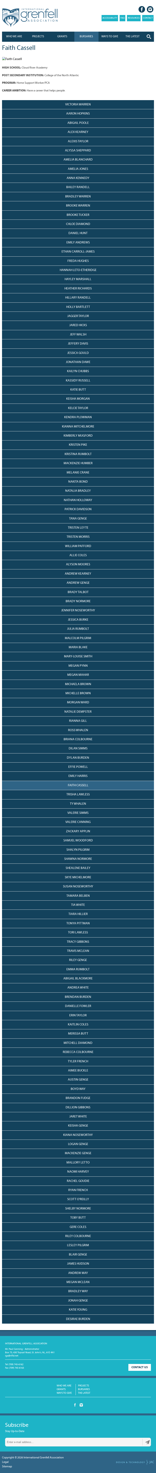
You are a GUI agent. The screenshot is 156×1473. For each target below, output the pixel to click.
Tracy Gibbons (78, 942)
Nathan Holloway (78, 500)
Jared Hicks (78, 325)
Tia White (78, 905)
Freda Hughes (78, 261)
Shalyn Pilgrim (78, 850)
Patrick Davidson (78, 509)
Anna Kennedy (78, 178)
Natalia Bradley (78, 491)
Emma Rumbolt (78, 969)
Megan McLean (78, 1282)
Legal (5, 1462)
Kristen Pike (78, 445)
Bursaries (86, 36)
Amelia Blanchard (78, 159)
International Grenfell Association (29, 18)
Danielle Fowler (78, 1006)
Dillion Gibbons (78, 1107)
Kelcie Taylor (78, 408)
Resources (134, 18)
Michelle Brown (78, 693)
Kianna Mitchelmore (78, 426)
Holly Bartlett (78, 307)
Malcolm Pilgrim (78, 638)
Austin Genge (78, 1079)
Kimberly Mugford (78, 435)
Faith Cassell (78, 785)
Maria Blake (78, 647)
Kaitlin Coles (78, 1024)
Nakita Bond (78, 481)
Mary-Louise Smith (78, 656)
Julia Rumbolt (78, 629)
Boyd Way (78, 1089)
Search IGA (149, 37)
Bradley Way (78, 1291)
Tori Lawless (78, 932)
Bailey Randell (78, 187)
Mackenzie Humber (78, 463)
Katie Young (78, 1309)
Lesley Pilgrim (78, 1245)
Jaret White (78, 1116)
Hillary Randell (78, 297)
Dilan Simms (78, 748)
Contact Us (139, 1367)
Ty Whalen (78, 804)
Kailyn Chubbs (78, 371)
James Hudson (78, 1263)
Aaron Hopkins (78, 113)
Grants (62, 36)
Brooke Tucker (78, 215)
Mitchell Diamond (78, 1043)
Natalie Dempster (78, 711)
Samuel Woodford (78, 840)
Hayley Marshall (78, 279)
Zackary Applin (78, 831)
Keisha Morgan (78, 399)
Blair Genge (78, 1254)
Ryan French (78, 1190)
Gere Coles (78, 1227)
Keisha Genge (78, 1125)
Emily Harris (78, 776)
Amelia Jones (78, 169)
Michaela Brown (78, 684)
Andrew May (78, 1273)
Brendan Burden (78, 997)
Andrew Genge (78, 583)
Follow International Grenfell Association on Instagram (150, 9)
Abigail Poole (78, 123)
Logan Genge (78, 1144)
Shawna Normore (78, 859)
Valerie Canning (78, 822)
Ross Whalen (78, 730)
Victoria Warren (78, 104)
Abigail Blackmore (78, 978)
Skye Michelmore (78, 877)
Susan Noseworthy (78, 886)
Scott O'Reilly (78, 1199)
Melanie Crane (78, 472)
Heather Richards (78, 288)
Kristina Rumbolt (78, 454)
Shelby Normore (78, 1208)
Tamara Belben (78, 896)
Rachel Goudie (78, 1181)
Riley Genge (78, 960)
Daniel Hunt (78, 233)
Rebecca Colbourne (78, 1052)
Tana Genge (78, 518)
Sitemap (7, 1466)
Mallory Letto (78, 1162)
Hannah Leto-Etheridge (78, 270)
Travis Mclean (78, 951)
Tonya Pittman (78, 923)
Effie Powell (78, 767)
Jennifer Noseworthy (78, 610)
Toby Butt (78, 1217)
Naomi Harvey (78, 1171)
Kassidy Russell (78, 380)
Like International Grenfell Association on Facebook (142, 9)
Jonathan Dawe (78, 362)
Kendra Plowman (78, 417)
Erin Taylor (78, 1015)
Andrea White (78, 987)
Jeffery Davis (78, 343)
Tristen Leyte (78, 527)
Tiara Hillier (78, 914)
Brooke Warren (78, 205)
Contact (148, 18)
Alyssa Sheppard (78, 150)
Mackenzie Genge (78, 1153)
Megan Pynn (78, 665)
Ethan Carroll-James (78, 251)
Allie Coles (78, 555)
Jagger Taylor (78, 316)
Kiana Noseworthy (78, 1135)
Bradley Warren (78, 196)
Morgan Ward (78, 702)
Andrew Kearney (78, 573)
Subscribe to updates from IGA (147, 1442)
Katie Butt (78, 389)
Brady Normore (78, 601)
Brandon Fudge (78, 1098)
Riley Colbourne (78, 1236)
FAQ (122, 18)
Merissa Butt (78, 1033)
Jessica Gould (78, 353)
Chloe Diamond (78, 224)
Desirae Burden (78, 1319)
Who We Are (14, 36)
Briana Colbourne (78, 739)
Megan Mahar (78, 675)
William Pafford (78, 546)
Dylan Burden (78, 758)
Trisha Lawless (78, 794)
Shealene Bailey (78, 868)
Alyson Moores (78, 564)
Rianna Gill (78, 721)
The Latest (84, 1393)
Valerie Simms (78, 813)
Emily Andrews (78, 242)
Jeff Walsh (78, 334)
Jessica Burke (78, 619)
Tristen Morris (78, 537)
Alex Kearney (78, 132)
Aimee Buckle (78, 1070)
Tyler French (78, 1061)
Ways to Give (64, 1393)
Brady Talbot (78, 592)
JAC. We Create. (135, 1462)
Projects (38, 36)
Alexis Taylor (78, 141)
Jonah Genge (78, 1300)
